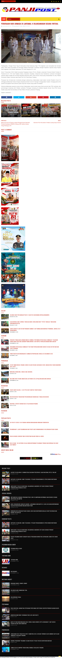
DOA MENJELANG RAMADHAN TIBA (19, 590)
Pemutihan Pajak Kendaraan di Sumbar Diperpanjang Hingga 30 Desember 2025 (31, 354)
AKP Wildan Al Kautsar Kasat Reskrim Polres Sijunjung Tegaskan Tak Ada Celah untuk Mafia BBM (30, 111)
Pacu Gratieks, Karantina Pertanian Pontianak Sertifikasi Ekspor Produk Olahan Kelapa (35, 608)
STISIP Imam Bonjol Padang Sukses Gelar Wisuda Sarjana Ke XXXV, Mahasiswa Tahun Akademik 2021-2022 (35, 365)
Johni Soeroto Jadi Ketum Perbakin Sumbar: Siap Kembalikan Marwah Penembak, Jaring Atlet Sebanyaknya (35, 329)
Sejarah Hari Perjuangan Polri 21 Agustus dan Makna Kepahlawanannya (29, 315)
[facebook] (60, 1)
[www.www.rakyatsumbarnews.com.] (45, 454)
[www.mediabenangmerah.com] (37, 454)
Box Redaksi (14, 571)
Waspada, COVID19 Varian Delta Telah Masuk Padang (24, 404)
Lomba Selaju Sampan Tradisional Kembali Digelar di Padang (27, 647)
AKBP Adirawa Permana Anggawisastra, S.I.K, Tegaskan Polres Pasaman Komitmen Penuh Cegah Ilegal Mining (51, 111)
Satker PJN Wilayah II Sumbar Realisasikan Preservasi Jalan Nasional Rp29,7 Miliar (33, 472)
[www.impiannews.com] (53, 454)
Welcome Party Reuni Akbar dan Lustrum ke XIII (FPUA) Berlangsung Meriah (30, 379)
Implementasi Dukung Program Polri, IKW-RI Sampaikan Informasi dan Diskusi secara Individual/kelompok (34, 498)
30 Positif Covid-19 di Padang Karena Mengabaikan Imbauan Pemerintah (29, 422)
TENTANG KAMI (14, 559)
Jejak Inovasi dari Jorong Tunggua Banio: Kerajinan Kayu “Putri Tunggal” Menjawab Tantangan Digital (33, 322)
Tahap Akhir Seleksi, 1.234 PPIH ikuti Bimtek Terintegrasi (26, 390)
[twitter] (58, 1)
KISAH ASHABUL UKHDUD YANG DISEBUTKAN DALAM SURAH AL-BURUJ (27, 436)
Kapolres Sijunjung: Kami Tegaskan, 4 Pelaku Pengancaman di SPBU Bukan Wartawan (34, 479)
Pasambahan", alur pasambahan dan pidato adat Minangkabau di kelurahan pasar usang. (34, 429)
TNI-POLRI (27, 26)
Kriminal (4, 105)
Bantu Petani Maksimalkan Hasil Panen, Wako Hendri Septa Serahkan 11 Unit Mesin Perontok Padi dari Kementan (33, 622)
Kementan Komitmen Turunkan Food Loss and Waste (25, 615)
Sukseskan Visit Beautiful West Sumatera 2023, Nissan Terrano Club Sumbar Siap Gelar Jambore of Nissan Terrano (35, 634)
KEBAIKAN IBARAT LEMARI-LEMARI (19, 583)
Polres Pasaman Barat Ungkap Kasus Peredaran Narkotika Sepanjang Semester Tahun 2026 (34, 537)
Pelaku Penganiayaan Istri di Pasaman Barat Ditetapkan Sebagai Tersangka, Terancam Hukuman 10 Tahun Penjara (10, 111)
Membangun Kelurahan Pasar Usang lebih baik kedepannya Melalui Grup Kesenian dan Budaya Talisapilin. (34, 511)
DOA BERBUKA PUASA (16, 597)
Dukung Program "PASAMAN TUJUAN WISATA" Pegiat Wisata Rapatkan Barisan (31, 641)
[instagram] (52, 1)
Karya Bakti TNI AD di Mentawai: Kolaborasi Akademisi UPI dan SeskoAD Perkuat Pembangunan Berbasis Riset (32, 487)
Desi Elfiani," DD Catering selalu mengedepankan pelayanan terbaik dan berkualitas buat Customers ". (34, 444)
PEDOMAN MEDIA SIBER (16, 548)
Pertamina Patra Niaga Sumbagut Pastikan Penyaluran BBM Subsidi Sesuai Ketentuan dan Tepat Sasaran (34, 347)
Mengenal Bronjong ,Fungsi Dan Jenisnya (21, 372)
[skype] (54, 1)
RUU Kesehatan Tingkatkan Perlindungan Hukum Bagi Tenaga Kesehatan (29, 397)
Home (3, 19)
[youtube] (56, 1)
